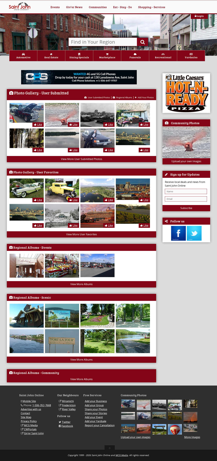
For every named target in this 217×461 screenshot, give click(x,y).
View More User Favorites (81, 234)
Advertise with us (31, 409)
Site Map (26, 417)
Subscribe (186, 208)
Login (200, 16)
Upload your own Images (186, 161)
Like (39, 124)
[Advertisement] (186, 293)
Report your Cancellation (100, 425)
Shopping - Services (151, 7)
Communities (98, 7)
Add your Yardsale (95, 421)
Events (55, 7)
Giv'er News (74, 7)
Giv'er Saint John (34, 433)
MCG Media (31, 425)
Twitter (66, 422)
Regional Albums (124, 97)
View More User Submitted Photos (81, 159)
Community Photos (185, 123)
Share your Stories (96, 413)
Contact (25, 413)
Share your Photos (96, 409)
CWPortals (30, 429)
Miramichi (68, 401)
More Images (192, 437)
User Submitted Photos (98, 97)
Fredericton (69, 405)
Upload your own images (135, 437)
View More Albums (81, 284)
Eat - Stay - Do (122, 7)
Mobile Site (29, 401)
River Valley (69, 409)
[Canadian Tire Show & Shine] (97, 276)
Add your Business (96, 401)
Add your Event (94, 417)
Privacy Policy (29, 421)
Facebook (67, 426)
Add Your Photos (145, 97)
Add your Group (94, 405)
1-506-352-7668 (41, 405)
